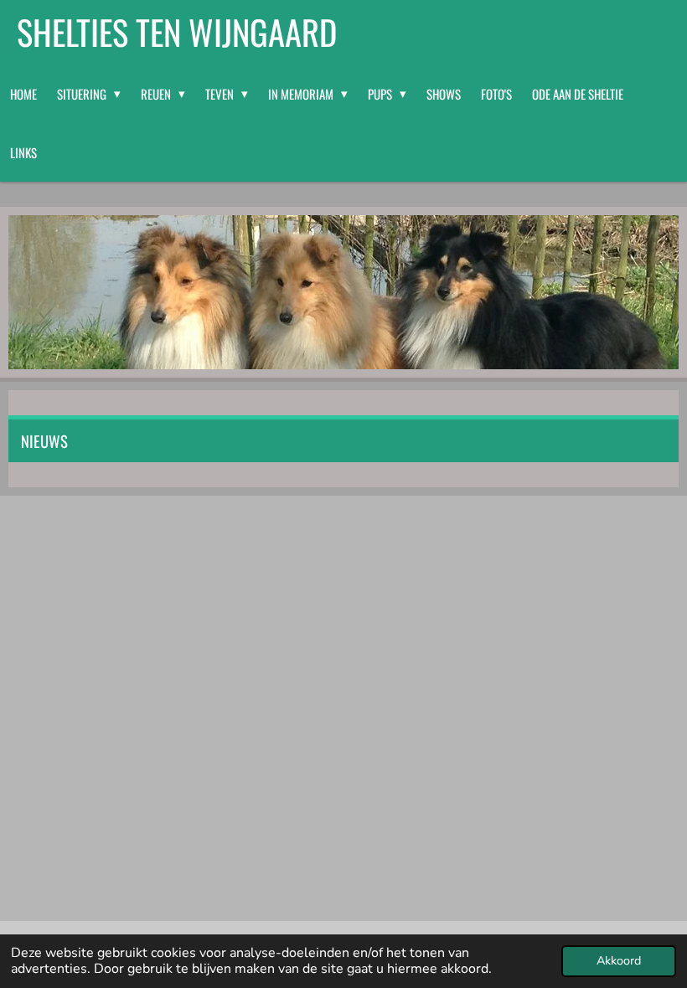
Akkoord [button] (619, 960)
